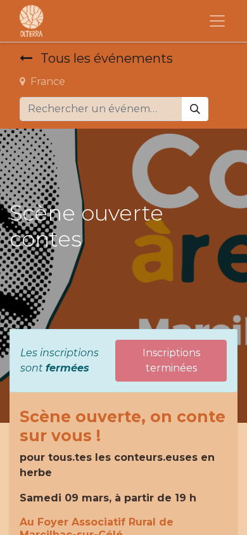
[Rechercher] (195, 109)
